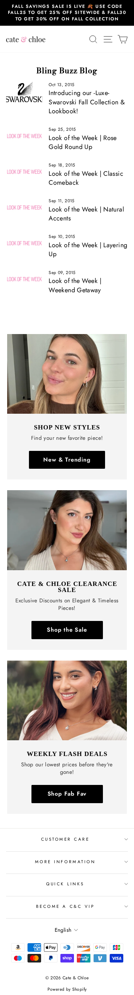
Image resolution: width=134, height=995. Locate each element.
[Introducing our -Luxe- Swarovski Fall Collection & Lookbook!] (24, 92)
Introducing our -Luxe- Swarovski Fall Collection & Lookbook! (87, 101)
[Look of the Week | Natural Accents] (24, 208)
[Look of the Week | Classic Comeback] (24, 172)
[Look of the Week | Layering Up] (24, 244)
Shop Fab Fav (67, 794)
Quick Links (65, 884)
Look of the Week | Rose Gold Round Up (82, 142)
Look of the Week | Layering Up (88, 249)
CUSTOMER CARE (65, 839)
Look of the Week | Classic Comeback (86, 178)
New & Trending (66, 460)
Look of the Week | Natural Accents (86, 214)
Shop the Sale (67, 630)
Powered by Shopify (67, 989)
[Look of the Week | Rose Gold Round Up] (24, 136)
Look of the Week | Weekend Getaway (75, 285)
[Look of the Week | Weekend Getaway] (24, 280)
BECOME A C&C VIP (65, 906)
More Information (65, 862)
